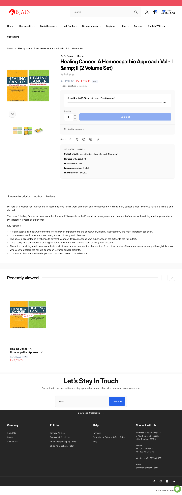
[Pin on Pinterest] (83, 139)
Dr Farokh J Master (74, 56)
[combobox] (105, 12)
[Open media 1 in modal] (28, 86)
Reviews (50, 196)
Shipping (63, 86)
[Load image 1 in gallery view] (17, 131)
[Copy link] (98, 139)
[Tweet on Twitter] (77, 139)
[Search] (136, 12)
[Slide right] (172, 278)
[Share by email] (91, 139)
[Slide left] (164, 278)
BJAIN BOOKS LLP (168, 490)
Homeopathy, (82, 154)
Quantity (67, 111)
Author (38, 196)
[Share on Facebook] (70, 139)
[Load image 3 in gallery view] (38, 131)
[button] (168, 12)
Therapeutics (114, 154)
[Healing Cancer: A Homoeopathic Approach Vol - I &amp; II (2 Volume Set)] (28, 338)
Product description (19, 196)
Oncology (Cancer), (98, 154)
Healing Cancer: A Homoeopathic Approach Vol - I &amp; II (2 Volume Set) (27, 350)
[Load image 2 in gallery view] (28, 131)
